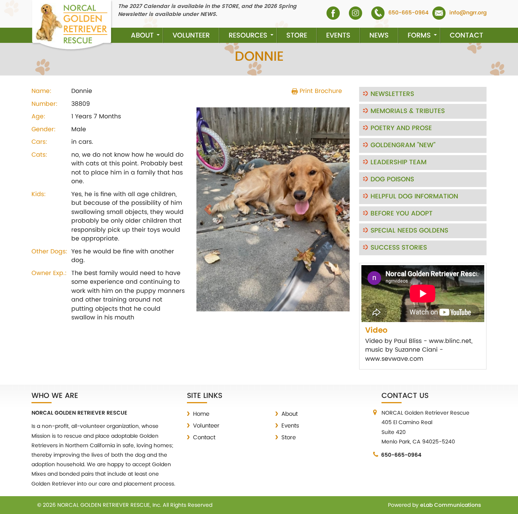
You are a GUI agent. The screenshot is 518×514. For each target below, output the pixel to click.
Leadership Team (398, 162)
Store (296, 35)
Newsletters (392, 94)
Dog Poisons (392, 179)
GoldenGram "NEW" (402, 145)
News (379, 35)
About (142, 35)
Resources (248, 35)
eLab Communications (450, 505)
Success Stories (398, 247)
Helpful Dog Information (414, 196)
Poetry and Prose (401, 128)
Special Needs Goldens (409, 230)
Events (338, 35)
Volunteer (191, 35)
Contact (466, 35)
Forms (419, 35)
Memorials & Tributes (407, 111)
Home (201, 414)
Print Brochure (320, 91)
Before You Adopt (401, 213)
